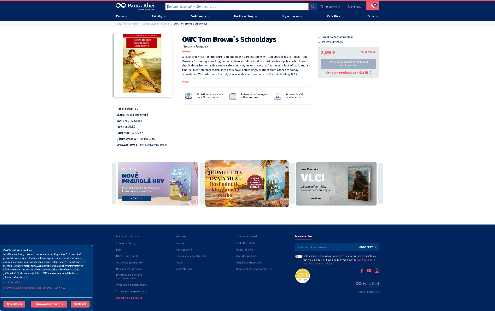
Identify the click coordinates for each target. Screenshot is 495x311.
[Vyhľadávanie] (313, 6)
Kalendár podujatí (246, 256)
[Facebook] (362, 271)
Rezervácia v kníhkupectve (192, 256)
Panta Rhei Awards (247, 236)
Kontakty (181, 236)
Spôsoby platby (126, 243)
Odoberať (366, 247)
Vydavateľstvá (184, 269)
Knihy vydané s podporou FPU (254, 269)
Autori (179, 262)
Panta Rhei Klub (245, 243)
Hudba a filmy (244, 16)
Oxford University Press (152, 145)
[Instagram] (377, 271)
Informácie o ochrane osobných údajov (129, 276)
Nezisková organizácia (249, 262)
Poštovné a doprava (128, 236)
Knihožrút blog (244, 249)
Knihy (120, 16)
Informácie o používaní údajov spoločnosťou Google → (34, 287)
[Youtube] (369, 271)
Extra (371, 16)
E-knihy (157, 16)
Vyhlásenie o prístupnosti (131, 284)
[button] (14, 304)
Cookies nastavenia (368, 292)
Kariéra (180, 243)
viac (185, 81)
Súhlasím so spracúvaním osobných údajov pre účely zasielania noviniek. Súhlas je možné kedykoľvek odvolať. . (339, 260)
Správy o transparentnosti (132, 291)
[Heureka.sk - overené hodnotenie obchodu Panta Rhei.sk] (302, 275)
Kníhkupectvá (184, 249)
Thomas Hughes (195, 46)
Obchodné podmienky (129, 262)
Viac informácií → (13, 282)
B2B (118, 249)
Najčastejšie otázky (127, 256)
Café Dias (333, 16)
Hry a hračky (291, 16)
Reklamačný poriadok (129, 269)
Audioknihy (198, 16)
